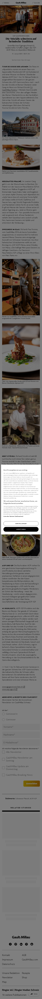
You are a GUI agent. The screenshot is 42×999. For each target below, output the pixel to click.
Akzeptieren (21, 529)
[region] (21, 499)
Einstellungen (20, 523)
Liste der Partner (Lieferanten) (13, 516)
